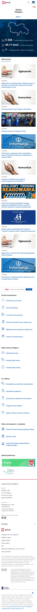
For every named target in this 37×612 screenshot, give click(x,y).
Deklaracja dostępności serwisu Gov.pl (13, 549)
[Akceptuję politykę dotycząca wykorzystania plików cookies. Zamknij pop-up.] (32, 593)
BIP (2, 546)
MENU (18, 17)
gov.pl (7, 529)
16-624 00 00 (5, 506)
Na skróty (4, 524)
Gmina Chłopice (19, 10)
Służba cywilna (5, 540)
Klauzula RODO (6, 551)
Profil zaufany (5, 543)
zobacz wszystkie (6, 61)
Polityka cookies (6, 537)
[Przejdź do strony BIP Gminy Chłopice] (18, 289)
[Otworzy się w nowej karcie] (2, 518)
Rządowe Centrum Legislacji (9, 535)
